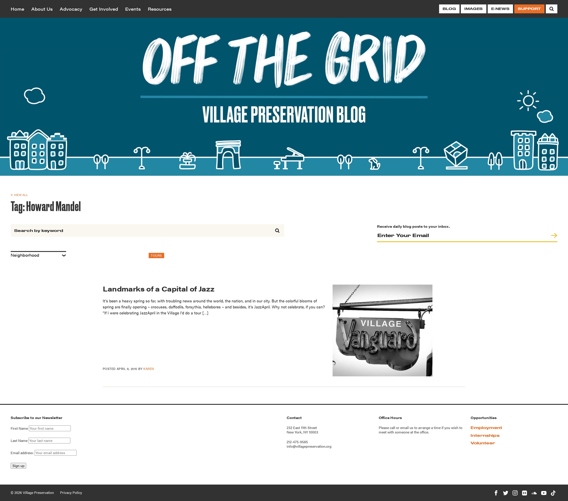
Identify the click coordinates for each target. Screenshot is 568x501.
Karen (148, 368)
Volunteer (483, 443)
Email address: (23, 452)
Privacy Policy (71, 492)
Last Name (19, 440)
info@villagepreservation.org (309, 446)
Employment (486, 427)
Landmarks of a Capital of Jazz (159, 288)
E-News (500, 9)
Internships (485, 435)
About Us (42, 9)
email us (406, 427)
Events (133, 9)
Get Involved (103, 9)
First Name (19, 428)
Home (17, 9)
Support (529, 9)
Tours (156, 255)
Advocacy (71, 9)
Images (473, 9)
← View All (19, 195)
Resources (160, 9)
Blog (449, 9)
